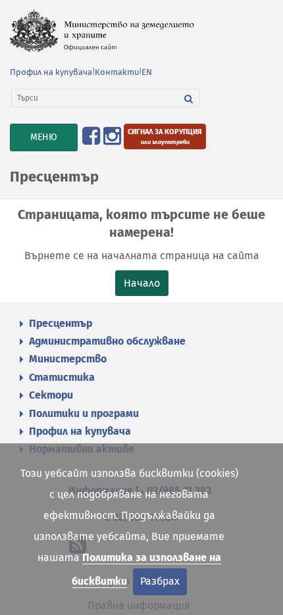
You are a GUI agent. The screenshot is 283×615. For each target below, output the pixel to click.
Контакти (117, 72)
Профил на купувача (51, 72)
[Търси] (189, 98)
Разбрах (160, 581)
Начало (142, 283)
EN (147, 72)
